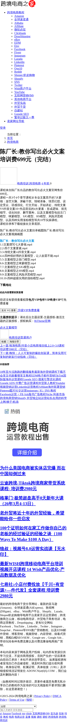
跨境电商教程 (15, 12)
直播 (27, 717)
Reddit (18, 71)
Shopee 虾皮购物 (24, 75)
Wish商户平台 (22, 88)
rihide (29, 713)
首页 (10, 138)
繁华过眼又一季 (24, 117)
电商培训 (23, 183)
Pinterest (19, 65)
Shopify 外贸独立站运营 (32, 398)
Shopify (18, 78)
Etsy (16, 45)
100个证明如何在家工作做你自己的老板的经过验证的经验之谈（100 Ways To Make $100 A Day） (33, 534)
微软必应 (20, 29)
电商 (11, 717)
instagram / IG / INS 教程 (41, 390)
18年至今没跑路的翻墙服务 (17, 371)
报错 (29, 699)
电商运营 (20, 717)
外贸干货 (20, 106)
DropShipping (22, 36)
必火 (3, 327)
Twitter (18, 85)
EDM (17, 42)
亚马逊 (54, 713)
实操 (61, 713)
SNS (17, 81)
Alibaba (18, 22)
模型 (14, 327)
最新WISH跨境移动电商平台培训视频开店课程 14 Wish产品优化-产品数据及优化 (32, 569)
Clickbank (20, 33)
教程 (5, 717)
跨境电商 (13, 141)
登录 (3, 127)
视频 (33, 717)
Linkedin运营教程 (28, 386)
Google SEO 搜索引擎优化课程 (42, 379)
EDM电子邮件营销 (43, 375)
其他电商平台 (22, 99)
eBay (17, 39)
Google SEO (21, 114)
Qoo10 (18, 68)
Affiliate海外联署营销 (52, 386)
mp (23, 713)
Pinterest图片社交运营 (13, 390)
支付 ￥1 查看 (8, 310)
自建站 (18, 110)
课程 (39, 717)
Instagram (19, 55)
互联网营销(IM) (24, 95)
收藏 (3, 341)
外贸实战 (20, 102)
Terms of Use (16, 699)
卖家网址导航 (15, 121)
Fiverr (17, 52)
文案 (8, 327)
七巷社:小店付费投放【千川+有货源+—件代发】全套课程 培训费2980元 (32, 590)
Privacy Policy (42, 696)
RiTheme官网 (42, 320)
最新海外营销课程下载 (48, 371)
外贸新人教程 (47, 383)
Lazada (18, 58)
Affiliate (19, 26)
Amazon (19, 15)
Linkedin (19, 62)
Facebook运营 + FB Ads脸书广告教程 (23, 394)
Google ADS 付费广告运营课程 (19, 383)
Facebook (19, 49)
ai (1, 713)
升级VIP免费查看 (28, 310)
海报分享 (14, 341)
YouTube (19, 92)
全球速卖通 (21, 19)
